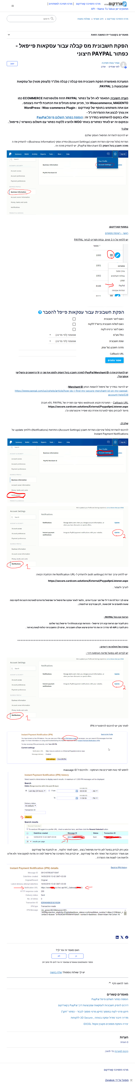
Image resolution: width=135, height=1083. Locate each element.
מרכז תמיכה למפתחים (60, 3)
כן (76, 956)
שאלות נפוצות (84, 18)
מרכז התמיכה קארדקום (117, 18)
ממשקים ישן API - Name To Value (109, 8)
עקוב (12, 63)
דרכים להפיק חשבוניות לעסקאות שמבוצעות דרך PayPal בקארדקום (93, 1005)
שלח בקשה (56, 972)
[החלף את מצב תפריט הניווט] (12, 6)
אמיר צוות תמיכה (110, 62)
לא (59, 956)
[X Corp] (122, 937)
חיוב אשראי (98, 18)
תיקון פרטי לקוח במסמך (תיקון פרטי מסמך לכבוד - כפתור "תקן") (94, 1011)
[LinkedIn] (117, 937)
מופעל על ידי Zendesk (117, 1080)
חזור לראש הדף (119, 983)
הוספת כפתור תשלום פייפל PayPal (60, 117)
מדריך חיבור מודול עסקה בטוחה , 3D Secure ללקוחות (99, 1017)
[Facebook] (126, 937)
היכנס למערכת (121, 1051)
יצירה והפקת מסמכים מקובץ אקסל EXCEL (106, 1023)
